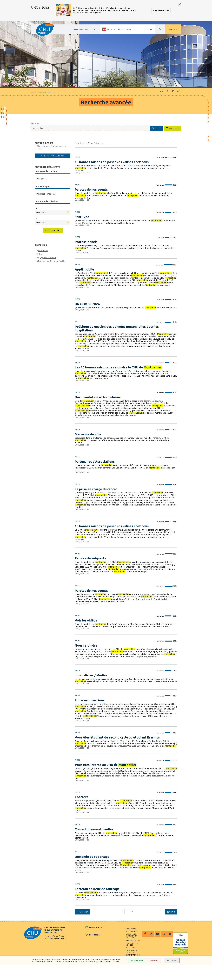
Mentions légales (133, 940)
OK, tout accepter (137, 960)
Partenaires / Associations (95, 461)
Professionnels (86, 242)
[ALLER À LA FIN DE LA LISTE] (132, 911)
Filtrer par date (54, 230)
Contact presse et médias (94, 829)
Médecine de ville (88, 434)
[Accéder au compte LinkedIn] (170, 934)
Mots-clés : (35, 123)
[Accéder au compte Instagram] (164, 934)
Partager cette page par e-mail (173, 91)
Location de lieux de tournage (97, 889)
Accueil (34, 93)
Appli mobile (84, 269)
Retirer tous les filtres (53, 156)
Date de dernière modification (52, 261)
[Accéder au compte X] (151, 934)
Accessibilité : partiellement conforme (131, 936)
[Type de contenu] (48, 257)
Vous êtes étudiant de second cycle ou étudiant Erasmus (117, 737)
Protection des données (132, 944)
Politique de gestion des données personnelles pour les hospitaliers (117, 328)
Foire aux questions (90, 700)
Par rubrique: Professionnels (51, 146)
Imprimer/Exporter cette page (161, 91)
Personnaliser (171, 960)
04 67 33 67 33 (94, 935)
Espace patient (131, 928)
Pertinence (43, 250)
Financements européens (131, 951)
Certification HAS (133, 955)
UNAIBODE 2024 (87, 304)
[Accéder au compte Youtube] (157, 934)
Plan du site (130, 948)
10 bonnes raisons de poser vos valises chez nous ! (112, 162)
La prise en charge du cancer (96, 489)
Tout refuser (154, 960)
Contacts (81, 797)
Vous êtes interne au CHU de (105, 765)
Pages (41, 178)
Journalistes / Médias (91, 675)
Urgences (111, 29)
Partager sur (178, 91)
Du (37, 209)
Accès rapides (126, 29)
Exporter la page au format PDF (167, 91)
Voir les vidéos (86, 620)
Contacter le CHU (96, 927)
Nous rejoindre (86, 645)
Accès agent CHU (132, 931)
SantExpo (82, 217)
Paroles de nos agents (91, 189)
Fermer (180, 4)
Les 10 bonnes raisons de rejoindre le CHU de (118, 367)
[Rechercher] (160, 29)
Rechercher (173, 128)
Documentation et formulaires (98, 397)
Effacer (157, 128)
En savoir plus (162, 10)
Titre (40, 254)
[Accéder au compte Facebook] (145, 934)
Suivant (170, 912)
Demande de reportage (92, 856)
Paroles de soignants (90, 558)
